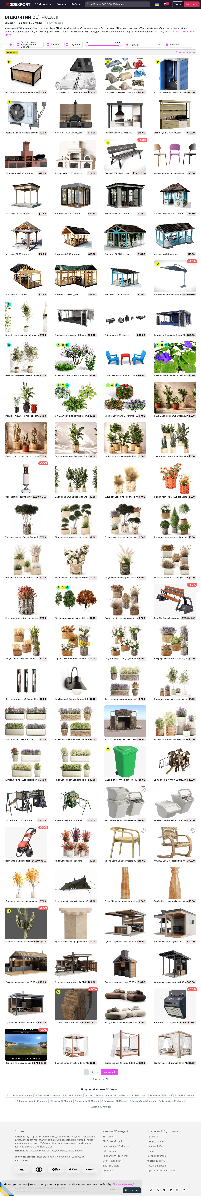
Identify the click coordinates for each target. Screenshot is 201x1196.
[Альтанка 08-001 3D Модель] (175, 195)
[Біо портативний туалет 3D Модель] (175, 74)
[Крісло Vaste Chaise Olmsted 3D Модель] (125, 842)
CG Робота (108, 1170)
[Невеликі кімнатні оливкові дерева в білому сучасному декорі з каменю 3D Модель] (26, 357)
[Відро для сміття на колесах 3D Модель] (125, 761)
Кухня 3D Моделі (74, 1095)
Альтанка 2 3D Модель (66, 294)
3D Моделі (108, 1136)
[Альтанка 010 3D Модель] (76, 195)
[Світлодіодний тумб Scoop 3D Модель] (26, 681)
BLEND (191, 31)
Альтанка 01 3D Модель (117, 294)
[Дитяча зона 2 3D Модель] (76, 802)
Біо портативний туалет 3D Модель (172, 92)
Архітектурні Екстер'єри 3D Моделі (126, 1095)
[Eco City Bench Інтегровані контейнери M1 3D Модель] (175, 600)
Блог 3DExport (111, 1165)
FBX (166, 31)
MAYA (8, 35)
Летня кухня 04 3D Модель (118, 132)
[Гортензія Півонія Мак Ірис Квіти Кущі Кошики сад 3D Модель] (76, 640)
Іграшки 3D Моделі (62, 1101)
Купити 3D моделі (115, 1131)
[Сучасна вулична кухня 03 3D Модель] (26, 1004)
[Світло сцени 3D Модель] (125, 317)
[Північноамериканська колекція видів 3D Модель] (175, 357)
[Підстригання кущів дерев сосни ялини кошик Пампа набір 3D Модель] (76, 519)
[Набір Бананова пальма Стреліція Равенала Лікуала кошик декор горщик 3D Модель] (175, 398)
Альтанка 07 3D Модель (17, 254)
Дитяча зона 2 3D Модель (68, 820)
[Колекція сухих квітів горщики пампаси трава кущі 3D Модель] (175, 559)
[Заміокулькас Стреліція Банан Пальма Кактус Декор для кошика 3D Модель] (175, 438)
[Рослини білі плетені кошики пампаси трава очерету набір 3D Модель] (26, 559)
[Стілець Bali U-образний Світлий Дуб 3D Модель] (175, 842)
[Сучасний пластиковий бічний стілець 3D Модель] (175, 155)
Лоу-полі (75, 44)
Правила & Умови (156, 1165)
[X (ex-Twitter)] (158, 1190)
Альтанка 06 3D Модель (67, 254)
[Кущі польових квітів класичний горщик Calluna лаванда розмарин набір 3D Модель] (125, 681)
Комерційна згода (156, 1156)
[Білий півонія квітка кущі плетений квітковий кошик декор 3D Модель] (76, 559)
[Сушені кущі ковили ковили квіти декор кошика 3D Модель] (125, 478)
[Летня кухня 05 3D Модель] (76, 114)
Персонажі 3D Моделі (48, 1095)
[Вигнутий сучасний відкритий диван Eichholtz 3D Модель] (125, 1004)
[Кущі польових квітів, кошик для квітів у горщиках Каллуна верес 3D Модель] (26, 600)
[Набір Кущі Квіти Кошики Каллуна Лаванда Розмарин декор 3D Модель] (175, 640)
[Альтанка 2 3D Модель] (76, 276)
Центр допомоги (155, 1141)
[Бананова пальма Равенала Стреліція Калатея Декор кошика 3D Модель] (76, 478)
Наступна (108, 1072)
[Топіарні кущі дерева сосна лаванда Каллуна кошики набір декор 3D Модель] (125, 519)
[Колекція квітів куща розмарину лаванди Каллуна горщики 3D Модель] (26, 761)
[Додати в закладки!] (43, 85)
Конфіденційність (156, 1160)
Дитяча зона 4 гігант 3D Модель (170, 780)
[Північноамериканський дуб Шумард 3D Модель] (76, 600)
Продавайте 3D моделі (115, 1156)
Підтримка (152, 1136)
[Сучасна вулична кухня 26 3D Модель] (175, 923)
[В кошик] (37, 85)
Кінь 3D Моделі (95, 1095)
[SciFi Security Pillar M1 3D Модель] (26, 478)
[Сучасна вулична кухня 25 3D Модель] (26, 964)
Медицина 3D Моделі (87, 1101)
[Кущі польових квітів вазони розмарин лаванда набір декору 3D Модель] (26, 721)
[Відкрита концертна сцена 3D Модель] (125, 721)
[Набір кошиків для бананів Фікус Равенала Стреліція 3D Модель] (125, 438)
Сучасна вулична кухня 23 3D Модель (124, 982)
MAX (155, 31)
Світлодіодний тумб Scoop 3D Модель (25, 699)
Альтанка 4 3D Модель (166, 254)
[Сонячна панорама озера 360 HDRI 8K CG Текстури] (26, 1045)
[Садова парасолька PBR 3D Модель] (175, 276)
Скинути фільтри (185, 52)
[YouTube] (184, 1190)
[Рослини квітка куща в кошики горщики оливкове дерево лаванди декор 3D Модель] (175, 681)
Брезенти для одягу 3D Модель (121, 92)
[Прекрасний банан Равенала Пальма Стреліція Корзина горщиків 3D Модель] (76, 438)
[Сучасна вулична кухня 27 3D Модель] (125, 923)
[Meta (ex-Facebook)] (171, 1190)
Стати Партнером (112, 1160)
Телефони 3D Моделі (160, 1095)
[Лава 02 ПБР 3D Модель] (125, 155)
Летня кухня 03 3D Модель (168, 132)
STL (178, 31)
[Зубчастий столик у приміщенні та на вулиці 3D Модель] (76, 923)
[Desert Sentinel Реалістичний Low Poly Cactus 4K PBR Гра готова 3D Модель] (26, 923)
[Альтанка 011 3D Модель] (26, 195)
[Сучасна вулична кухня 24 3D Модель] (76, 964)
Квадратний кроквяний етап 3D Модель (174, 335)
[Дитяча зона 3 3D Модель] (26, 802)
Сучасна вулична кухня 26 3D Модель (173, 941)
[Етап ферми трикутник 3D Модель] (76, 317)
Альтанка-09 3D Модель (117, 213)
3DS (172, 31)
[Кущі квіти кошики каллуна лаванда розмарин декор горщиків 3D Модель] (175, 721)
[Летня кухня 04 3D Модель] (125, 114)
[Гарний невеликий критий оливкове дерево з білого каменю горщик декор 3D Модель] (26, 317)
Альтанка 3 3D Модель (17, 294)
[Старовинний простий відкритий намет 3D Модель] (76, 883)
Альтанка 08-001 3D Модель (169, 213)
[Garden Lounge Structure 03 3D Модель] (175, 1045)
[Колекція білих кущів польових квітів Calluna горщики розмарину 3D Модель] (76, 761)
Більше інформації (123, 1184)
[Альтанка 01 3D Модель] (125, 276)
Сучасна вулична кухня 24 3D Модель (74, 982)
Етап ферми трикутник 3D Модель (72, 335)
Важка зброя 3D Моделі (143, 1101)
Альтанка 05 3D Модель (117, 254)
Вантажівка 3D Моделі (173, 1101)
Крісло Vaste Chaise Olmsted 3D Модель (125, 860)
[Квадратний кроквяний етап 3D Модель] (175, 317)
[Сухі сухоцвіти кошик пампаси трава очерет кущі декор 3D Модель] (125, 600)
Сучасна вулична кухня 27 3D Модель (124, 941)
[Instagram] (151, 1190)
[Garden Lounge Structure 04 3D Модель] (125, 1045)
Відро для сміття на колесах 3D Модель (125, 780)
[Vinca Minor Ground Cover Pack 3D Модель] (125, 398)
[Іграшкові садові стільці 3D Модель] (125, 357)
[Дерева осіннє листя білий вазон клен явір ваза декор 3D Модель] (26, 883)
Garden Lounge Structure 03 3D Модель (173, 1063)
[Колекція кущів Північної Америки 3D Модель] (76, 357)
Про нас (20, 1131)
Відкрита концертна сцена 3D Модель (124, 739)
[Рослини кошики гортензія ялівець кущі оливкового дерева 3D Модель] (175, 519)
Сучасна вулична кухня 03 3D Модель (24, 1022)
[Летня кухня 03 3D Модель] (175, 114)
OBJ (161, 31)
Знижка (54, 44)
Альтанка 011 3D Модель (18, 213)
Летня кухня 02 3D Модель (19, 173)
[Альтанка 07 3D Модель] (26, 236)
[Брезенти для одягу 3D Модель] (125, 74)
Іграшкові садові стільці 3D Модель (123, 375)
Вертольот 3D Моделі (115, 1101)
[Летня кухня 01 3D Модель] (76, 155)
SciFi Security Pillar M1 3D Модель (22, 497)
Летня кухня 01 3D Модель (68, 173)
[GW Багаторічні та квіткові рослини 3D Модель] (76, 398)
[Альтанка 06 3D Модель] (76, 236)
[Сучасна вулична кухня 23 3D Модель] (125, 964)
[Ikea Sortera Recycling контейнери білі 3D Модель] (125, 802)
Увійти (177, 4)
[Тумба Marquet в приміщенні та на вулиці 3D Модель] (125, 883)
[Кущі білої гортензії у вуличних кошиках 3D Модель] (125, 640)
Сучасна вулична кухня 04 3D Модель (173, 982)
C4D (183, 31)
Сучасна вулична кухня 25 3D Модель (24, 982)
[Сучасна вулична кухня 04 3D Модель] (175, 964)
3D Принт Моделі (112, 1141)
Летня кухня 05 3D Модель (69, 132)
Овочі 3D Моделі (185, 1095)
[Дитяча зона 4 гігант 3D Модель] (175, 761)
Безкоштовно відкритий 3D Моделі (28, 44)
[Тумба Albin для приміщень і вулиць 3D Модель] (175, 883)
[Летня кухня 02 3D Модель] (26, 155)
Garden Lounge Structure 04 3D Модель (124, 1063)
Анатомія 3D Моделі (101, 1106)
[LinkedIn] (177, 1190)
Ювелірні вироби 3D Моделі (33, 1101)
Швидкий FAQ (154, 1146)
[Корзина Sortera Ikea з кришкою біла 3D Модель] (175, 802)
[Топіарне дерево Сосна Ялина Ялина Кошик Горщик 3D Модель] (26, 519)
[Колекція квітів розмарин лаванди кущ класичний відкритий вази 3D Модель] (76, 721)
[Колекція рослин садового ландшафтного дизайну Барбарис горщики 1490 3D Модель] (76, 842)
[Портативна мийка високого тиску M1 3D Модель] (26, 842)
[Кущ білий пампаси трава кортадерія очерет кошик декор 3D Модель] (125, 559)
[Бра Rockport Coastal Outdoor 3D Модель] (76, 681)
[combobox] (145, 44)
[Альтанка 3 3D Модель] (26, 276)
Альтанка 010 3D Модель (68, 213)
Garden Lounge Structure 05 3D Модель (74, 1063)
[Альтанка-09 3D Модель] (125, 195)
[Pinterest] (164, 1190)
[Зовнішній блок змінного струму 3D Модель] (26, 114)
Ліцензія (151, 1151)
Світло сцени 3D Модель (117, 335)
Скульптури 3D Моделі (21, 1095)
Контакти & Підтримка (162, 1131)
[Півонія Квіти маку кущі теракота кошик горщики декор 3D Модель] (175, 478)
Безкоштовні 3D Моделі (116, 1146)
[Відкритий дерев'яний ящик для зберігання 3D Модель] (26, 74)
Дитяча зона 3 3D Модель (18, 820)
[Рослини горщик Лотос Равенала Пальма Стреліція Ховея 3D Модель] (26, 398)
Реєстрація (191, 4)
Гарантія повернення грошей (162, 1170)
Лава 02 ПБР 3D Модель (117, 173)
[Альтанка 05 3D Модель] (125, 236)
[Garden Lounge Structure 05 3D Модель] (76, 1045)
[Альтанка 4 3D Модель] (175, 236)
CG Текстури (109, 1151)
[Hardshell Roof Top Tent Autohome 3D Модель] (76, 74)
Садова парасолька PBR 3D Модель (172, 294)
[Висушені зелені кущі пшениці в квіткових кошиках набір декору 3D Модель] (26, 640)
